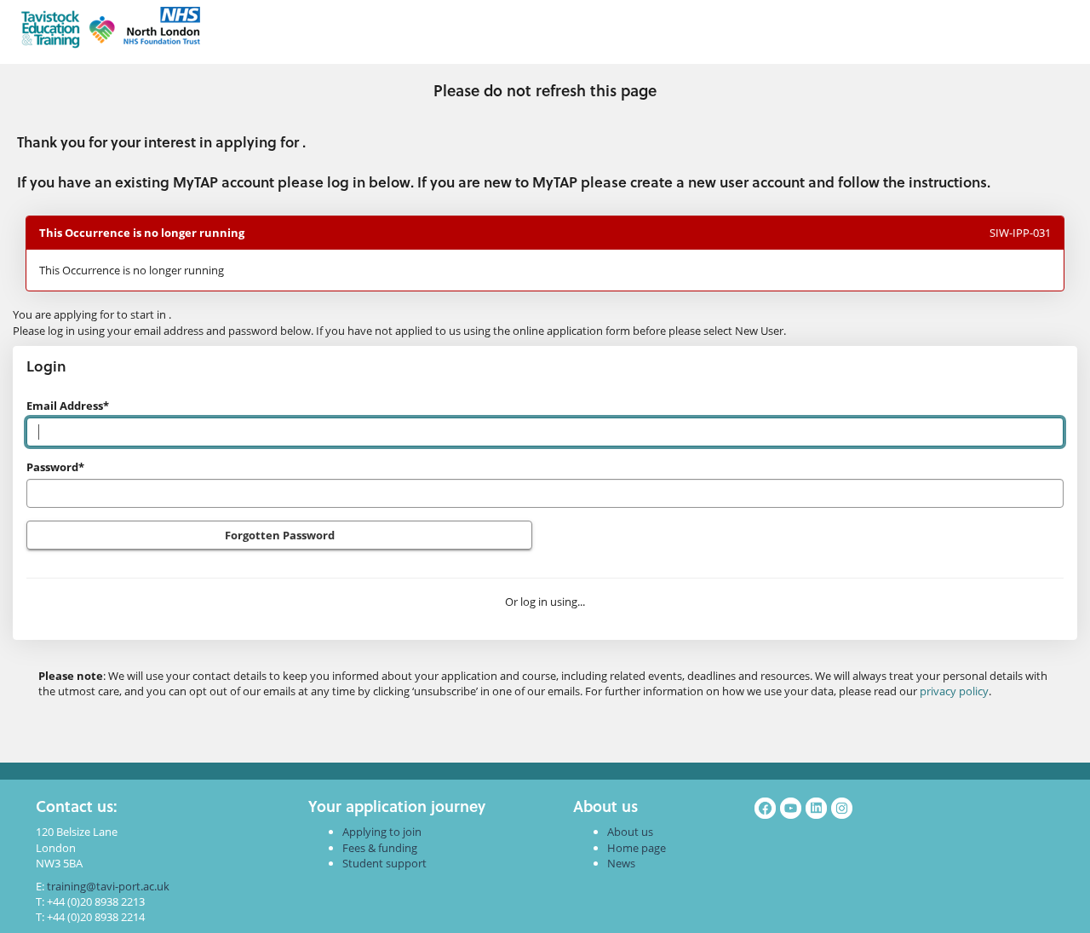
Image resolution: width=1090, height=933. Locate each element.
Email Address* (67, 405)
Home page (636, 847)
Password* (55, 467)
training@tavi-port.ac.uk (108, 886)
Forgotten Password (280, 535)
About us (630, 831)
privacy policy (954, 691)
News (621, 863)
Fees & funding (379, 847)
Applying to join (382, 831)
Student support (384, 863)
